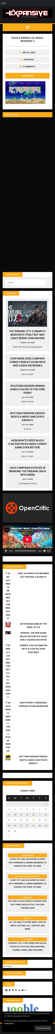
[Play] (6, 550)
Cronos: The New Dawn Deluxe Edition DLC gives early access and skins (33, 636)
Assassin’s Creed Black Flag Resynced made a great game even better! (27, 443)
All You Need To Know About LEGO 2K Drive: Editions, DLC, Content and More (27, 925)
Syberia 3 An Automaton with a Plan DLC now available (33, 649)
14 (40, 815)
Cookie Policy (9, 1023)
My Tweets (7, 966)
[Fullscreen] (49, 550)
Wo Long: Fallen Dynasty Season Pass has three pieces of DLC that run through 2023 (27, 904)
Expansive (29, 59)
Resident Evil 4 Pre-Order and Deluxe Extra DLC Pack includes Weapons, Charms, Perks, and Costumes (28, 946)
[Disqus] (27, 157)
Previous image (11, 115)
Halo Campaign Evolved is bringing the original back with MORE (27, 471)
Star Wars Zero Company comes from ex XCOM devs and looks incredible (27, 362)
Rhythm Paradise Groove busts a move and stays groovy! (27, 416)
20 (33, 820)
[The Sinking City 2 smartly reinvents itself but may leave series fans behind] (27, 325)
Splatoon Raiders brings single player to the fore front (27, 389)
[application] (27, 539)
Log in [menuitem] (3, 3)
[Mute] (44, 550)
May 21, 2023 (29, 52)
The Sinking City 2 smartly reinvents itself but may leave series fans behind (27, 334)
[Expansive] (27, 13)
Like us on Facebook (14, 973)
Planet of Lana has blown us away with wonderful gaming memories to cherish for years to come (27, 862)
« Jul (8, 835)
